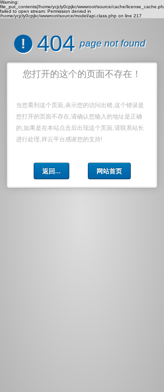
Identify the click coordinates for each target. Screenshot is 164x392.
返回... (51, 171)
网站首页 (109, 171)
